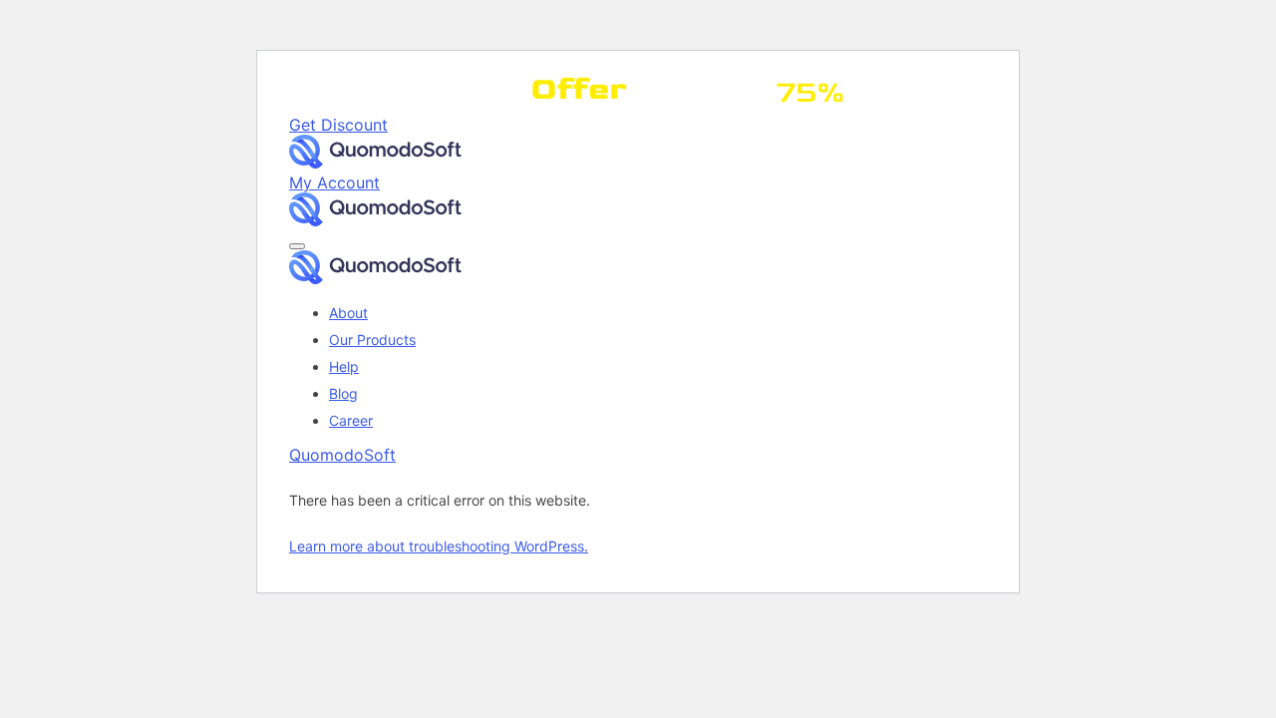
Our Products (372, 339)
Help (344, 366)
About (348, 312)
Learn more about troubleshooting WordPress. (438, 546)
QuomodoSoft (342, 455)
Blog (343, 393)
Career (351, 420)
